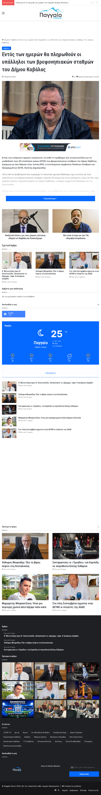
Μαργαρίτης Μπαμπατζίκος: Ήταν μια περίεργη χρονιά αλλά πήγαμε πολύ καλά (49, 418)
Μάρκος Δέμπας (40, 737)
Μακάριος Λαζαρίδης (58, 737)
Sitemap (83, 790)
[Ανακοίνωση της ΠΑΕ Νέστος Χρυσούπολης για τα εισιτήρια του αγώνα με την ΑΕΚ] (18, 709)
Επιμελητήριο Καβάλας (12, 737)
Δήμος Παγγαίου (76, 732)
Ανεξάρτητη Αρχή (59, 732)
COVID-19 (7, 732)
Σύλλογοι (58, 741)
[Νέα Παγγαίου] (50, 13)
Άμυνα (25, 732)
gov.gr (17, 732)
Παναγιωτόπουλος (44, 741)
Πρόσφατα (50, 373)
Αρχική (7, 40)
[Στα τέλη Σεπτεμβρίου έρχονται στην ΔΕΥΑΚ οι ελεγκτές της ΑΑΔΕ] (84, 260)
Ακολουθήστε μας (9, 753)
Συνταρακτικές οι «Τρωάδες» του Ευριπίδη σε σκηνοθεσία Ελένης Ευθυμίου (48, 406)
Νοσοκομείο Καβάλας (11, 741)
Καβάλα (14, 40)
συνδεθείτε (30, 296)
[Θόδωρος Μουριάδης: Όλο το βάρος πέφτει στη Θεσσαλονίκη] (50, 260)
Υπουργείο (88, 741)
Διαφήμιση (74, 790)
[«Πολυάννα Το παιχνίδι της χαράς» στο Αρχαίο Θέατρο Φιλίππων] (83, 690)
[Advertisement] (50, 29)
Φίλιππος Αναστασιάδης (12, 746)
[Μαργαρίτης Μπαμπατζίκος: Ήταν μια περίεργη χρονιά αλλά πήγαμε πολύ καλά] (9, 421)
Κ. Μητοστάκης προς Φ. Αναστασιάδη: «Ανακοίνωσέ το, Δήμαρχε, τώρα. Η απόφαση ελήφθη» (55, 383)
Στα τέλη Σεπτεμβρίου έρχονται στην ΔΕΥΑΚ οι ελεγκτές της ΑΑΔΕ (44, 429)
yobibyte (77, 786)
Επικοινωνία (93, 790)
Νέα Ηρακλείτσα (76, 737)
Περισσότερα (50, 198)
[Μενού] (3, 14)
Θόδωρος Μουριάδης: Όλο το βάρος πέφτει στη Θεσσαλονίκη (42, 394)
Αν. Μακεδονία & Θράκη (40, 732)
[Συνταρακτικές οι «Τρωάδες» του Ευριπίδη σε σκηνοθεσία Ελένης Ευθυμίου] (9, 410)
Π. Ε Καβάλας (29, 741)
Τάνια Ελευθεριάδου (73, 741)
